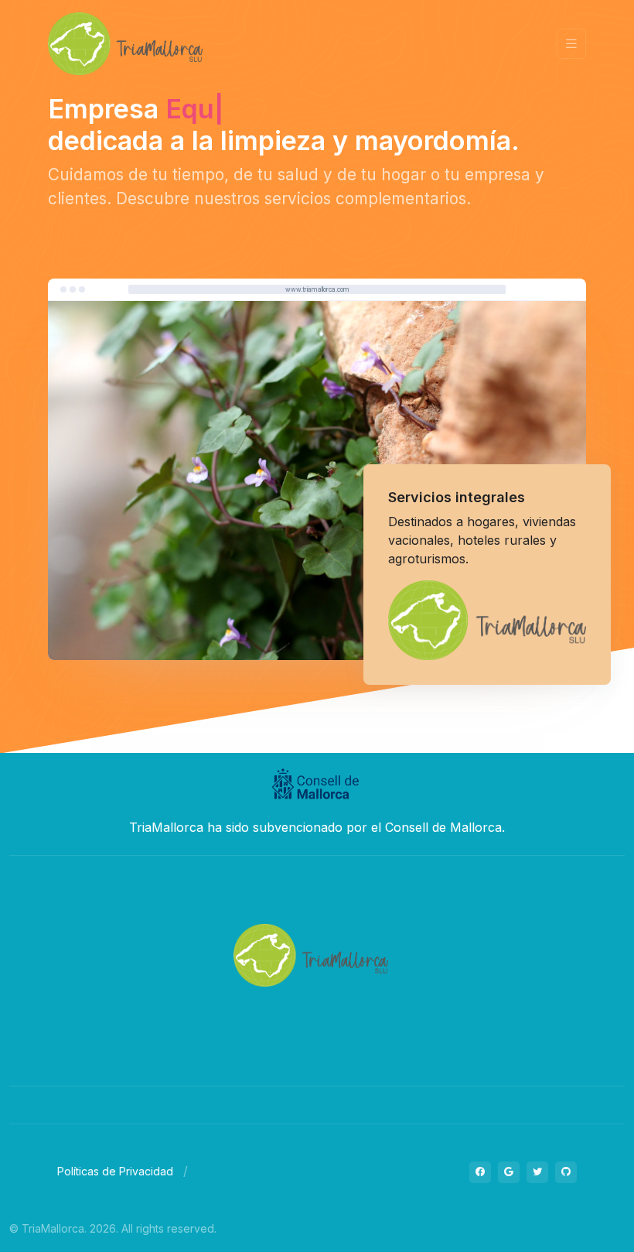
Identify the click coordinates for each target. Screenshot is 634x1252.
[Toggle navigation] (571, 44)
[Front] (125, 43)
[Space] (310, 954)
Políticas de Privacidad (115, 1171)
